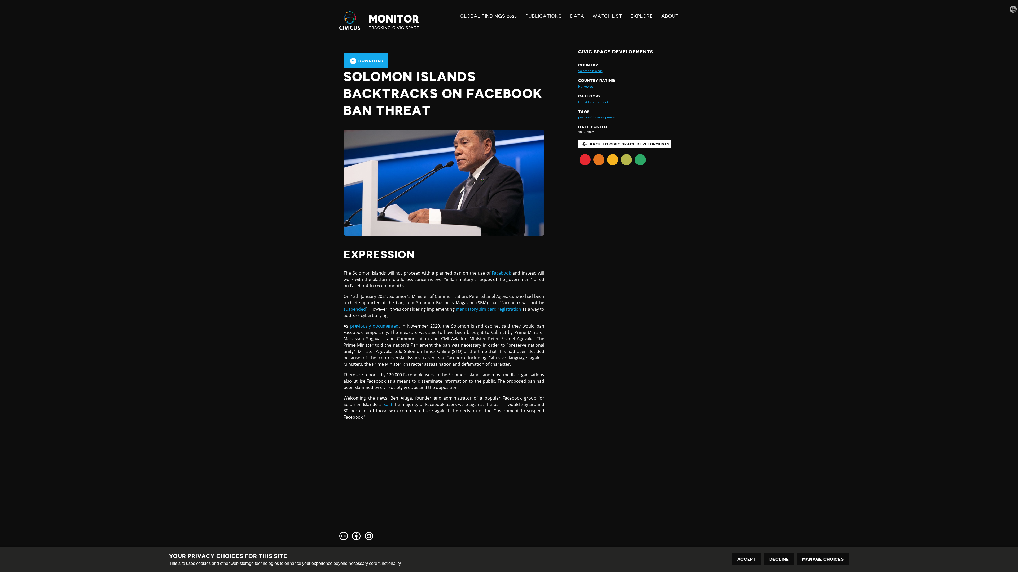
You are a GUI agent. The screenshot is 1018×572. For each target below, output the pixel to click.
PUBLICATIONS (543, 16)
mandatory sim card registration (488, 309)
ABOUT (670, 16)
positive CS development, (596, 117)
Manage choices (823, 559)
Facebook (501, 273)
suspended (355, 309)
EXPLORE (642, 16)
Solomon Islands (590, 71)
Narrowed (585, 86)
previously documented (374, 326)
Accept (746, 559)
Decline (779, 559)
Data (577, 16)
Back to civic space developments (629, 144)
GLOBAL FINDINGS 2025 (488, 16)
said (388, 404)
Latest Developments (593, 102)
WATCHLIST (607, 16)
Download (371, 61)
